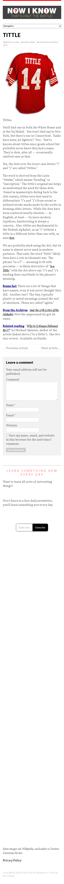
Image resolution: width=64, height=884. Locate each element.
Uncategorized (48, 42)
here (12, 238)
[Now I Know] (32, 12)
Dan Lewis (29, 42)
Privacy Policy (12, 861)
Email (10, 416)
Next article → (51, 348)
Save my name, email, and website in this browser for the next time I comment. (30, 440)
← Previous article (15, 348)
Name (10, 405)
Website (11, 426)
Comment (12, 380)
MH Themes (9, 875)
